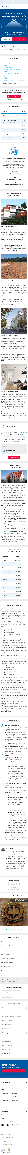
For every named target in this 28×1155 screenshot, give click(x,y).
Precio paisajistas (7, 1045)
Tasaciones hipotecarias (7, 954)
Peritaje (6, 531)
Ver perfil (8, 873)
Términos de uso (5, 1134)
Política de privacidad (7, 1137)
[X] (12, 1125)
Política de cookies (6, 1141)
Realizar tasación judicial (8, 958)
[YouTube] (17, 1125)
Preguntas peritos (6, 995)
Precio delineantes (7, 1024)
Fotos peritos (17, 992)
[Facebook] (7, 1125)
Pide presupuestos (14, 457)
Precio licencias (6, 1041)
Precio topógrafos (7, 1053)
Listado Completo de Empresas (9, 1100)
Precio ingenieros (7, 1033)
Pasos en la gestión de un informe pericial (15, 80)
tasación (22, 434)
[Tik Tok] (23, 1125)
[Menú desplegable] (26, 6)
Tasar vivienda (5, 941)
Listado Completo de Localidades (10, 1104)
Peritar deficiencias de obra (8, 950)
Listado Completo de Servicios (9, 1097)
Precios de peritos (9, 62)
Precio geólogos (6, 1028)
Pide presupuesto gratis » (19, 900)
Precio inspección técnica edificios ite (12, 1037)
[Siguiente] (25, 929)
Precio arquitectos (7, 1008)
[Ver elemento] (6, 929)
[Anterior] (2, 929)
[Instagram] (2, 1125)
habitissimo (2, 979)
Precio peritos (6, 1049)
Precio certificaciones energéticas (11, 1016)
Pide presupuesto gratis (20, 39)
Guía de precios (11, 979)
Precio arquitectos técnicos (9, 1012)
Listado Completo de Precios (9, 1093)
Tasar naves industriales (7, 971)
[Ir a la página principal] (5, 7)
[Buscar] (22, 6)
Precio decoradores (7, 1020)
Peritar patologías (6, 946)
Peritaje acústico (5, 975)
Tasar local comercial (7, 962)
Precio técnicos (3, 981)
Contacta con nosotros (7, 1121)
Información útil (8, 67)
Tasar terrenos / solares (7, 966)
